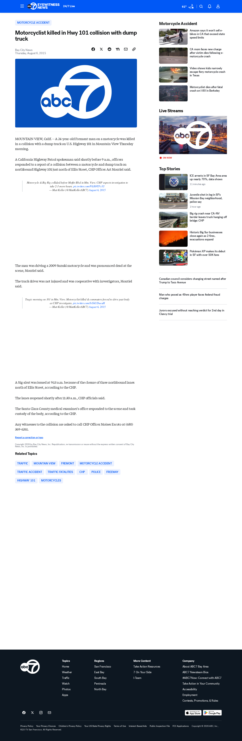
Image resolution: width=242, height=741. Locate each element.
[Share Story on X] (101, 49)
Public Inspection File (160, 726)
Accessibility (189, 689)
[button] (22, 6)
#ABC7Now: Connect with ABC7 (202, 678)
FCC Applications (181, 726)
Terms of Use (120, 726)
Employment (189, 695)
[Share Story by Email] (126, 49)
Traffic (65, 678)
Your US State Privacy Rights (97, 726)
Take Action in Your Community (201, 683)
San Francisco (102, 666)
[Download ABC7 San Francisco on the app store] (193, 713)
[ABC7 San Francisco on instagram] (40, 712)
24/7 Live (69, 6)
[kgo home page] (30, 667)
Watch (65, 683)
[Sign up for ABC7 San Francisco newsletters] (49, 712)
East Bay (99, 672)
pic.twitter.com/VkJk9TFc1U (89, 186)
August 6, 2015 (97, 190)
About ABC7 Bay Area (195, 666)
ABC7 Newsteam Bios (195, 672)
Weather (67, 672)
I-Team (137, 678)
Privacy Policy (26, 726)
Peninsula (100, 683)
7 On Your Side (142, 672)
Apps (65, 695)
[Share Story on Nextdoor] (118, 49)
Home (65, 666)
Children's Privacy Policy (70, 726)
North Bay (100, 689)
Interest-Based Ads (138, 726)
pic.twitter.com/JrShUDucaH (89, 303)
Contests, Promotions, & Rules (200, 700)
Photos (66, 689)
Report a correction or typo (29, 437)
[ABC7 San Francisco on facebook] (23, 712)
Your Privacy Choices (46, 726)
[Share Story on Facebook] (93, 49)
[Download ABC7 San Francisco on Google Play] (212, 713)
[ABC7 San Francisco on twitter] (32, 712)
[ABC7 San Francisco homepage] (43, 6)
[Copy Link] (134, 49)
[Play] (193, 135)
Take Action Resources (146, 666)
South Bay (100, 678)
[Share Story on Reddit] (109, 49)
